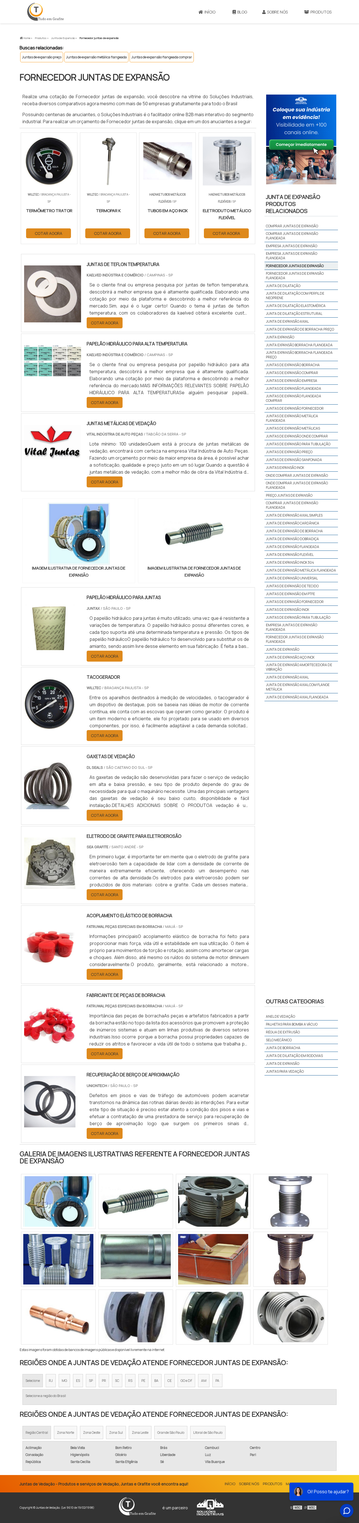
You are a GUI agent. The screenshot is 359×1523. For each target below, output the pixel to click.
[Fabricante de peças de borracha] (49, 1044)
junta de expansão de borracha (294, 531)
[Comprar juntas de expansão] (58, 1259)
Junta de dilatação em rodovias (294, 1055)
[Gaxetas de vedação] (49, 805)
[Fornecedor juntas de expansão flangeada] (213, 1317)
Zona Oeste (91, 1432)
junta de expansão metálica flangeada (301, 570)
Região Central (37, 1432)
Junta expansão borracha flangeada (299, 345)
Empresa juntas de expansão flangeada (291, 255)
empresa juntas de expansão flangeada (291, 627)
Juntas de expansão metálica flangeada (96, 57)
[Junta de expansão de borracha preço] (136, 1259)
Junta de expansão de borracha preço (300, 329)
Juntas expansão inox (285, 467)
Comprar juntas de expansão (292, 226)
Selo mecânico (279, 1040)
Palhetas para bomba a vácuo (291, 1024)
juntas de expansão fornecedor (295, 601)
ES (78, 1380)
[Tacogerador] (49, 726)
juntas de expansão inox (287, 609)
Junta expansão (280, 337)
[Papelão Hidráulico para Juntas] (49, 646)
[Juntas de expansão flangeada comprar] (58, 1317)
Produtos (321, 12)
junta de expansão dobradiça (292, 538)
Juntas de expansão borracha (293, 365)
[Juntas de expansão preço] (213, 1201)
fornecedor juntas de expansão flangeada (295, 639)
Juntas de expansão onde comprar (297, 436)
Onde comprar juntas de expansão (297, 475)
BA (156, 1380)
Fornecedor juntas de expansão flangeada (295, 275)
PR (104, 1380)
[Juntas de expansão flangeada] (58, 1201)
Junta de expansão (282, 1063)
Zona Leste (140, 1432)
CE (169, 1380)
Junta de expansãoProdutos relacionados (293, 204)
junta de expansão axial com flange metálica (298, 687)
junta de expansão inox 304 (290, 562)
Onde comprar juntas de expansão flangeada (297, 485)
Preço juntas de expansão (289, 495)
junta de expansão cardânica (292, 523)
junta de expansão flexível (290, 554)
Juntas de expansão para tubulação (298, 444)
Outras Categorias (295, 1001)
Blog (242, 12)
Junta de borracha (283, 1047)
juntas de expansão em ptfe (290, 593)
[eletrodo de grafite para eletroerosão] (49, 885)
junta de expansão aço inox (290, 657)
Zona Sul (116, 1432)
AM (203, 1380)
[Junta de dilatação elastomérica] (136, 1317)
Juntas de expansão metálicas (293, 428)
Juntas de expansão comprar (292, 372)
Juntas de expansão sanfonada (294, 459)
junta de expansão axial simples (294, 515)
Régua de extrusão (283, 1032)
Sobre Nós (277, 12)
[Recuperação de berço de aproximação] (49, 1124)
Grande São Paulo (170, 1432)
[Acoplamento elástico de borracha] (49, 965)
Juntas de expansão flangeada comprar (161, 57)
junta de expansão (282, 649)
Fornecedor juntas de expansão (295, 265)
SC (117, 1380)
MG (64, 1380)
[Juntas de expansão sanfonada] (213, 1259)
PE (143, 1380)
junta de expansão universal (292, 578)
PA (217, 1380)
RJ (51, 1380)
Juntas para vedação (285, 1071)
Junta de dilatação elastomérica (296, 305)
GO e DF (186, 1380)
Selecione (33, 1380)
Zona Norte (65, 1432)
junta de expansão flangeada (292, 546)
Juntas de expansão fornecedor (295, 408)
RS (130, 1380)
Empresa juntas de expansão (291, 246)
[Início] (45, 12)
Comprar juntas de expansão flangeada (292, 235)
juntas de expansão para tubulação (298, 617)
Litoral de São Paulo (207, 1432)
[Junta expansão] (291, 1317)
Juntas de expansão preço (41, 57)
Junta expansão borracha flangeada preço (299, 354)
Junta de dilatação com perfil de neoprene (295, 295)
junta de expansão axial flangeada (297, 697)
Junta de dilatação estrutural (294, 313)
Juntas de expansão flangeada (293, 388)
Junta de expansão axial (287, 321)
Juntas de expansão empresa (291, 380)
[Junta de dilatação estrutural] (291, 1259)
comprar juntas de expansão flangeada (292, 505)
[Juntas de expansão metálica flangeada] (291, 1201)
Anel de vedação (280, 1016)
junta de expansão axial (287, 677)
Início (209, 12)
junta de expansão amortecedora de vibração (299, 667)
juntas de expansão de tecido (292, 586)
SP (91, 1380)
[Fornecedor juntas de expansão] (79, 534)
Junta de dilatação (283, 285)
